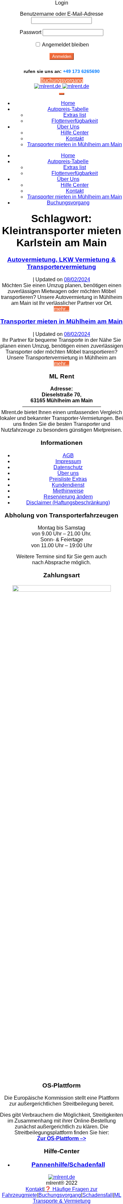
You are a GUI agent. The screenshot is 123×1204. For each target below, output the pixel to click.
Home (68, 103)
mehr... (61, 309)
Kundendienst (68, 485)
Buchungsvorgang (61, 80)
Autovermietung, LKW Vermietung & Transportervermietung (61, 263)
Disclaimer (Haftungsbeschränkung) (68, 502)
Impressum (68, 461)
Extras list (74, 115)
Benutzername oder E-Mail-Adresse (61, 14)
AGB (68, 455)
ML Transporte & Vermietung (77, 1198)
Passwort (30, 32)
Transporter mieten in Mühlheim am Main (74, 144)
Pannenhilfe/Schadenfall (68, 1164)
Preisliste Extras (68, 479)
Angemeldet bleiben (65, 44)
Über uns (68, 473)
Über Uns (68, 127)
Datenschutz (68, 467)
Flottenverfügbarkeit (74, 121)
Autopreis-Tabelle (68, 109)
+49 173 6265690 (81, 71)
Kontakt (75, 138)
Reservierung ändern (68, 496)
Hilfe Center (75, 132)
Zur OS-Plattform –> (61, 1138)
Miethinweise (68, 491)
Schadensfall (97, 1195)
